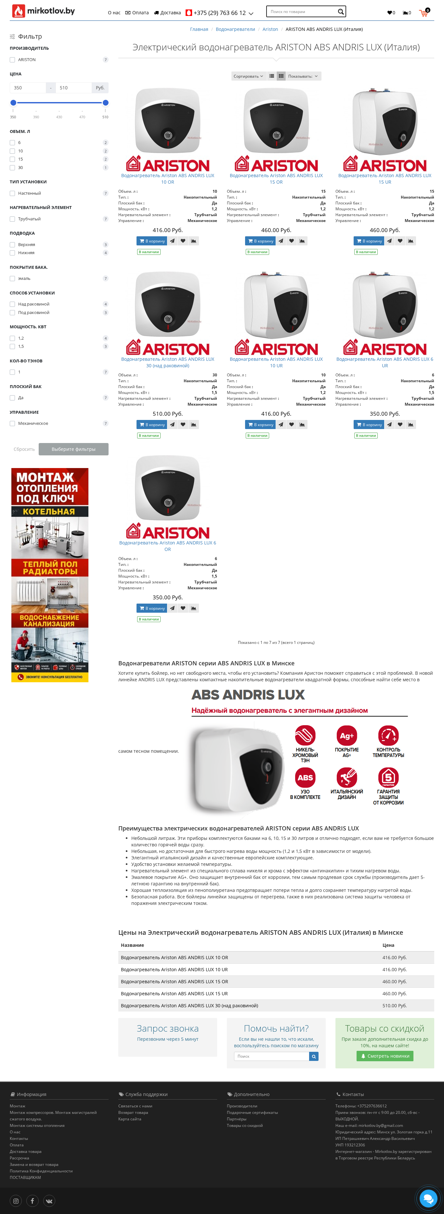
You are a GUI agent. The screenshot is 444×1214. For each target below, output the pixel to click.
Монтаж (17, 1106)
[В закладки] (183, 240)
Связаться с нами (135, 1106)
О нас (114, 12)
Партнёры (236, 1119)
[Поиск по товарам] (342, 11)
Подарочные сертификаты (252, 1112)
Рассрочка (19, 1158)
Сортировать (246, 76)
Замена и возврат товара (34, 1164)
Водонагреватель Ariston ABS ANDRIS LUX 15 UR (384, 178)
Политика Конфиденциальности (41, 1171)
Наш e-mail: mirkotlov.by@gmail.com (369, 1125)
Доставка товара (26, 1151)
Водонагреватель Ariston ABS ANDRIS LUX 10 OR (167, 178)
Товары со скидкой (245, 1125)
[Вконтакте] (51, 1200)
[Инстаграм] (17, 1200)
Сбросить (24, 449)
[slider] (13, 103)
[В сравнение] (194, 240)
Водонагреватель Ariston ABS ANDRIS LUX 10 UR (276, 362)
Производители (242, 1106)
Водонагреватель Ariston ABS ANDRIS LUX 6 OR (167, 546)
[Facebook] (34, 1200)
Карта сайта (129, 1119)
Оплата (140, 12)
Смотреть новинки (388, 1056)
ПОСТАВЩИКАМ (25, 1177)
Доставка (170, 12)
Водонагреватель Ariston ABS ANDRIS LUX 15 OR (276, 178)
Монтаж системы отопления (37, 1125)
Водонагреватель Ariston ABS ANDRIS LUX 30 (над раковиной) (167, 362)
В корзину (155, 241)
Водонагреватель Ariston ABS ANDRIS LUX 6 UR (384, 362)
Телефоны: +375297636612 (361, 1106)
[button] (425, 12)
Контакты (19, 1138)
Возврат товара (133, 1112)
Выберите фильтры (74, 449)
